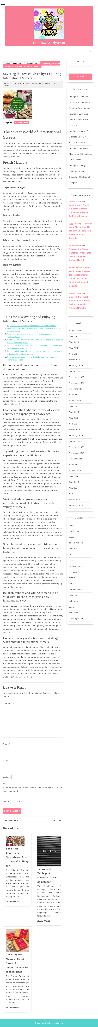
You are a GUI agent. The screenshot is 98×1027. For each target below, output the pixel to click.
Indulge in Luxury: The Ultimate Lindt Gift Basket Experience (79, 137)
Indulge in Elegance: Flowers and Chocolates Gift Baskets (80, 154)
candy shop (74, 531)
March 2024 (74, 499)
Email (6, 760)
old (70, 583)
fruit (71, 560)
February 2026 (76, 365)
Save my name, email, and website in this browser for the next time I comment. (33, 789)
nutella (72, 578)
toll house (73, 613)
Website (7, 777)
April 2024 (74, 494)
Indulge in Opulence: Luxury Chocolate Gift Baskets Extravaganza (80, 102)
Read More (12, 902)
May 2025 (73, 418)
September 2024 (77, 465)
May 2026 (73, 348)
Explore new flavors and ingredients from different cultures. (31, 326)
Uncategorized (32, 63)
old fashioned (75, 589)
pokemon (73, 601)
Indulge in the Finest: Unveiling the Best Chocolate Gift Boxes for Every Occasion (80, 231)
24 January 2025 (14, 83)
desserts (73, 549)
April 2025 (74, 424)
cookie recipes (76, 543)
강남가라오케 (75, 224)
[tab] (3, 3)
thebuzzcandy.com (49, 43)
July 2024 (73, 476)
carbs (71, 537)
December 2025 (76, 377)
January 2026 (75, 371)
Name (6, 744)
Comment (8, 703)
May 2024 (73, 488)
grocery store (75, 566)
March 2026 (74, 360)
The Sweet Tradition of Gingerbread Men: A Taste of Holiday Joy (17, 857)
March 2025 (74, 430)
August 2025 (75, 400)
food (71, 554)
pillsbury (73, 595)
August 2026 (75, 330)
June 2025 (74, 412)
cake (71, 525)
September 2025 (77, 395)
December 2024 (76, 447)
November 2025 (76, 383)
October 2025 (75, 389)
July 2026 (73, 336)
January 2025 (75, 441)
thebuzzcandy (31, 83)
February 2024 (76, 505)
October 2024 (75, 459)
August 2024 (75, 470)
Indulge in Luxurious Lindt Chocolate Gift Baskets (78, 119)
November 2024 (76, 453)
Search (80, 61)
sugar (71, 607)
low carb (73, 572)
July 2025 (73, 406)
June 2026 (74, 342)
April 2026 (74, 354)
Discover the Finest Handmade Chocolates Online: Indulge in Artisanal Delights (80, 278)
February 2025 (76, 435)
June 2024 (74, 482)
